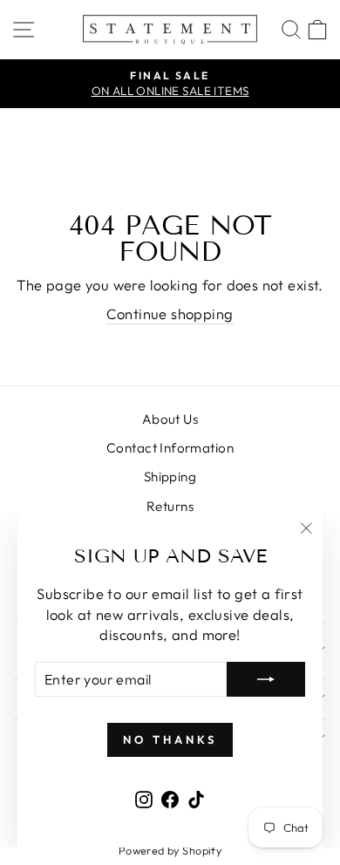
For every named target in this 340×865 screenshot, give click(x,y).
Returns (170, 506)
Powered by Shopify (170, 850)
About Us (170, 419)
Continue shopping (169, 313)
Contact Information (170, 447)
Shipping (170, 476)
